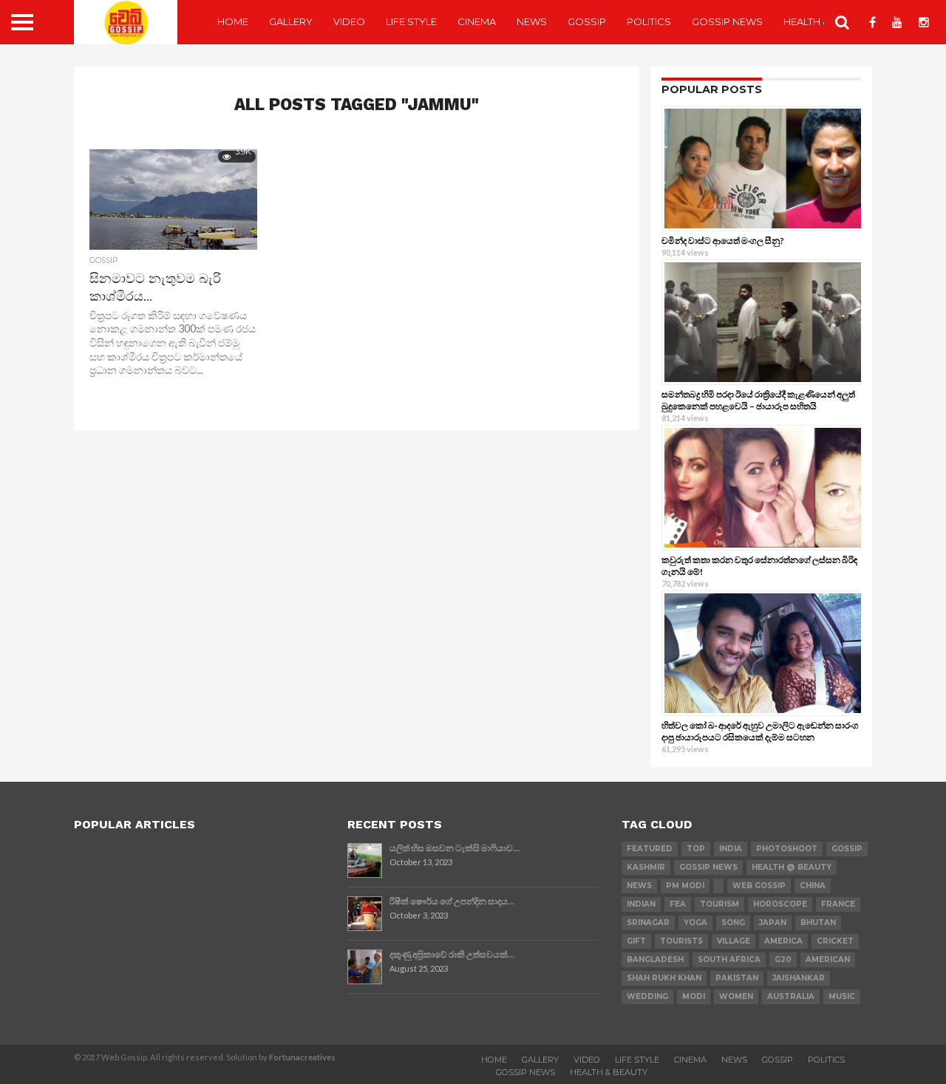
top (696, 848)
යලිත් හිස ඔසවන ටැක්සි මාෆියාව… (454, 847)
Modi (693, 996)
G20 (783, 959)
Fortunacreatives (302, 1057)
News (532, 21)
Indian (641, 904)
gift (636, 941)
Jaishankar (798, 978)
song (733, 922)
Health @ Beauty (791, 867)
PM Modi (685, 885)
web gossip (759, 885)
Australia (790, 996)
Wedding (647, 996)
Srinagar (648, 922)
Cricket (835, 941)
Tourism (719, 904)
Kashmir (646, 867)
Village (733, 941)
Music (841, 996)
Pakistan (736, 978)
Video (349, 21)
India (730, 848)
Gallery (291, 21)
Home (232, 21)
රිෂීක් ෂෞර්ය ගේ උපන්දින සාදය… (451, 901)
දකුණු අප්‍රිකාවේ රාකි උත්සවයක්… (451, 954)
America (783, 941)
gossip (846, 848)
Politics (649, 21)
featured (650, 848)
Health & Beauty (608, 1072)
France (838, 904)
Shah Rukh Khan (664, 978)
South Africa (729, 959)
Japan (772, 922)
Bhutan (818, 922)
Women (736, 996)
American (828, 959)
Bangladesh (655, 959)
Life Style (411, 21)
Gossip (587, 21)
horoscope (780, 904)
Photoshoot (786, 848)
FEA (678, 904)
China (813, 885)
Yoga (695, 922)
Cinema (476, 21)
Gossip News (727, 21)
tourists (681, 941)
